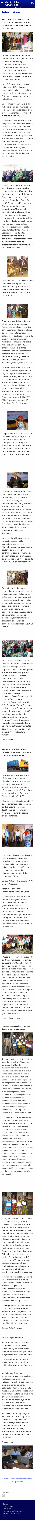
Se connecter (7, 1516)
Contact (5, 1504)
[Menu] (3, 2)
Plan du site (7, 1509)
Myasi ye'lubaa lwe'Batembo (12, 3)
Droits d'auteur (8, 1506)
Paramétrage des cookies (12, 1514)
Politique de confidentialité (12, 1511)
